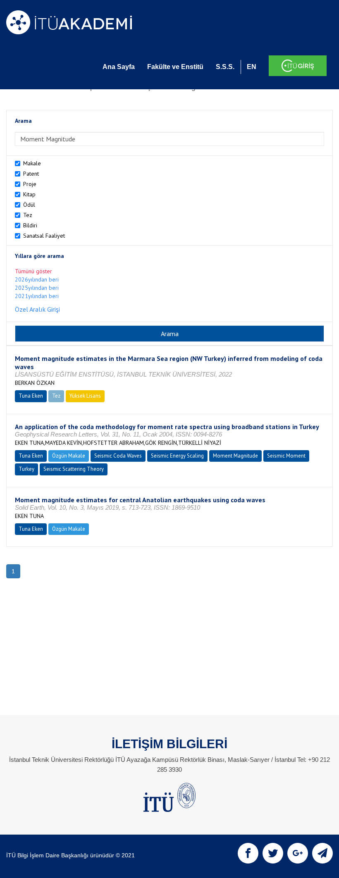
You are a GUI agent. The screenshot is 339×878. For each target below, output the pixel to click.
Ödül (29, 204)
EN (251, 66)
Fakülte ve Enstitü (175, 66)
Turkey (26, 468)
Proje (29, 184)
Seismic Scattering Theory (73, 468)
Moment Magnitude (235, 455)
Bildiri (30, 225)
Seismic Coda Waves (118, 455)
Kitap (29, 194)
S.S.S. (225, 66)
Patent (31, 173)
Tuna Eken (31, 395)
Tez (27, 215)
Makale (32, 163)
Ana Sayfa (119, 66)
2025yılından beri (37, 287)
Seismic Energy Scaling (177, 455)
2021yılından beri (37, 296)
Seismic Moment (286, 455)
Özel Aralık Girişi (37, 309)
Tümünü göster (33, 271)
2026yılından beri (37, 279)
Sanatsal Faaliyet (44, 235)
